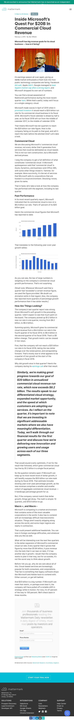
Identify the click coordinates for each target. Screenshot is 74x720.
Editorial (34, 14)
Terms (59, 711)
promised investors (23, 110)
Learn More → (42, 4)
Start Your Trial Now (38, 677)
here (24, 100)
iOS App (23, 711)
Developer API (6, 708)
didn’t (30, 85)
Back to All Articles (22, 14)
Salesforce (24, 704)
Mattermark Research (39, 663)
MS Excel (23, 706)
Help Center (61, 704)
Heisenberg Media (37, 656)
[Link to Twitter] (39, 712)
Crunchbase (49, 663)
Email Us (60, 706)
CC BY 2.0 (48, 656)
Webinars (41, 708)
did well (18, 85)
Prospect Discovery (8, 704)
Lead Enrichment (7, 706)
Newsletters (43, 706)
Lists (40, 704)
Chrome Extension (27, 713)
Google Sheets (25, 708)
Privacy (59, 708)
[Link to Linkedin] (43, 712)
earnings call (37, 366)
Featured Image (19, 656)
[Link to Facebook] (46, 712)
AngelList (56, 663)
